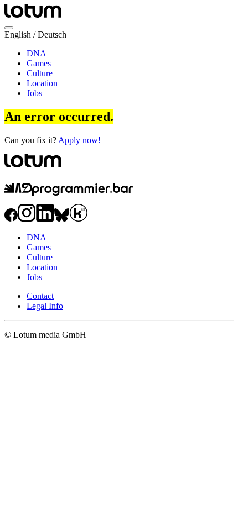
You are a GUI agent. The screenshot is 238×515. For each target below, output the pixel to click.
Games (39, 63)
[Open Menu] (8, 27)
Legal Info (45, 306)
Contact (40, 296)
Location (42, 83)
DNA (36, 53)
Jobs (34, 93)
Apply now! (79, 140)
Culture (40, 73)
